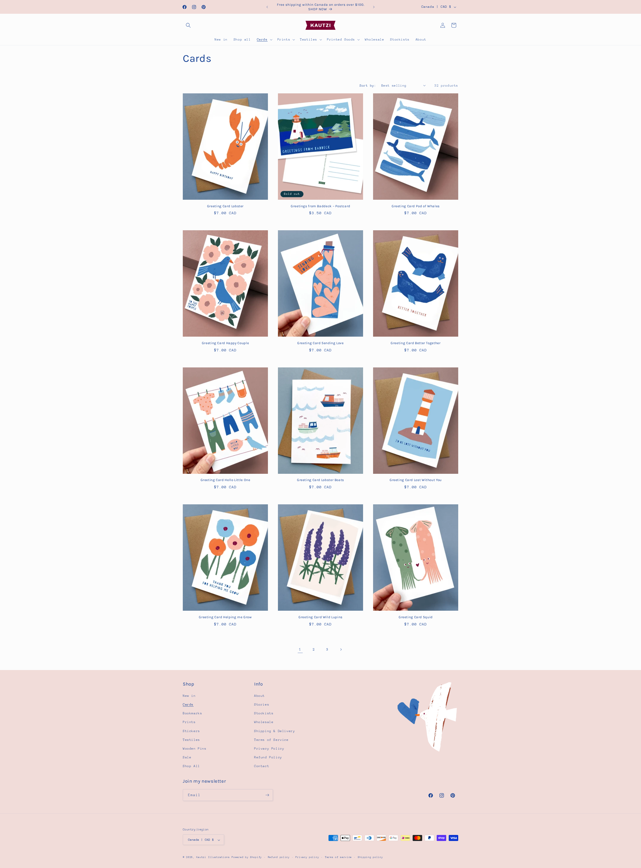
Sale (187, 757)
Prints (189, 722)
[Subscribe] (267, 795)
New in (189, 696)
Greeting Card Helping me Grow (225, 617)
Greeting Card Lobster (225, 206)
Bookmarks (192, 713)
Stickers (191, 731)
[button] (188, 25)
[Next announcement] (373, 7)
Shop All (191, 766)
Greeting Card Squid (416, 617)
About (259, 696)
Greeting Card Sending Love (320, 343)
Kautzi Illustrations (213, 857)
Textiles (191, 740)
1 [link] (300, 649)
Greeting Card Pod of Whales (416, 206)
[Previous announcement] (267, 7)
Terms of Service (271, 740)
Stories (261, 704)
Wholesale (263, 722)
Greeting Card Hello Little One (225, 480)
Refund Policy (268, 757)
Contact (261, 766)
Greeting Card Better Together (415, 343)
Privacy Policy (269, 748)
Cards (188, 704)
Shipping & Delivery (274, 731)
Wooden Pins (195, 748)
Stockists (263, 713)
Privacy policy (307, 857)
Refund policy (279, 857)
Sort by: (368, 85)
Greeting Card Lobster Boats (320, 480)
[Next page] (340, 649)
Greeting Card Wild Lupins (320, 617)
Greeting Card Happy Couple (225, 343)
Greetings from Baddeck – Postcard (320, 206)
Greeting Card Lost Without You (416, 480)
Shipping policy (370, 857)
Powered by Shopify (247, 857)
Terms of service (338, 857)
